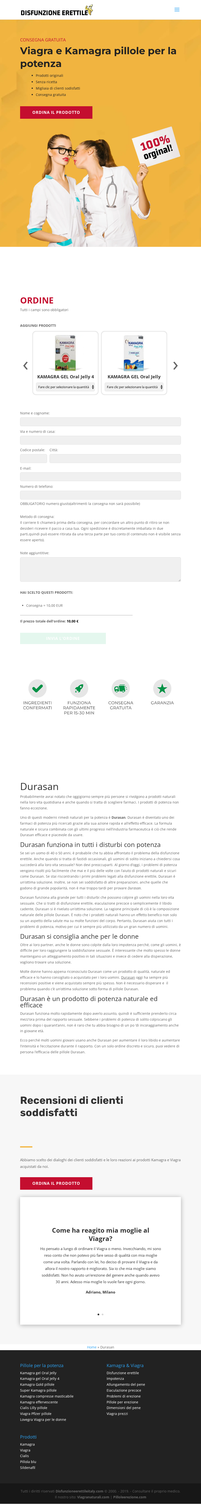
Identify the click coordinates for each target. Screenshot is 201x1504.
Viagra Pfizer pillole (35, 1413)
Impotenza (115, 1378)
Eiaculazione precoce (124, 1390)
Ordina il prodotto (56, 112)
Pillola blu (28, 1461)
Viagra (25, 1450)
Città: (54, 450)
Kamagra (27, 1444)
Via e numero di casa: (37, 431)
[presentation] (25, 366)
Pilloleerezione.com (129, 1497)
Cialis (24, 1455)
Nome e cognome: (35, 413)
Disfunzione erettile (123, 1373)
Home (92, 1347)
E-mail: (25, 468)
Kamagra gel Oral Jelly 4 (39, 1378)
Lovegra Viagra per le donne (43, 1419)
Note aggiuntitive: (34, 553)
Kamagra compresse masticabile (47, 1396)
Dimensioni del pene (124, 1407)
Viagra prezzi (117, 1413)
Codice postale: (32, 450)
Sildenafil (27, 1467)
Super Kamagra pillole (38, 1390)
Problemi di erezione (124, 1396)
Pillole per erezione (122, 1402)
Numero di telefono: (36, 486)
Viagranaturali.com (93, 1497)
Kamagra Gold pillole (37, 1384)
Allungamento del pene (126, 1384)
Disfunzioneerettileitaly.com (79, 1491)
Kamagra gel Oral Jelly (38, 1373)
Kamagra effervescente (39, 1402)
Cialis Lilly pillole (33, 1407)
